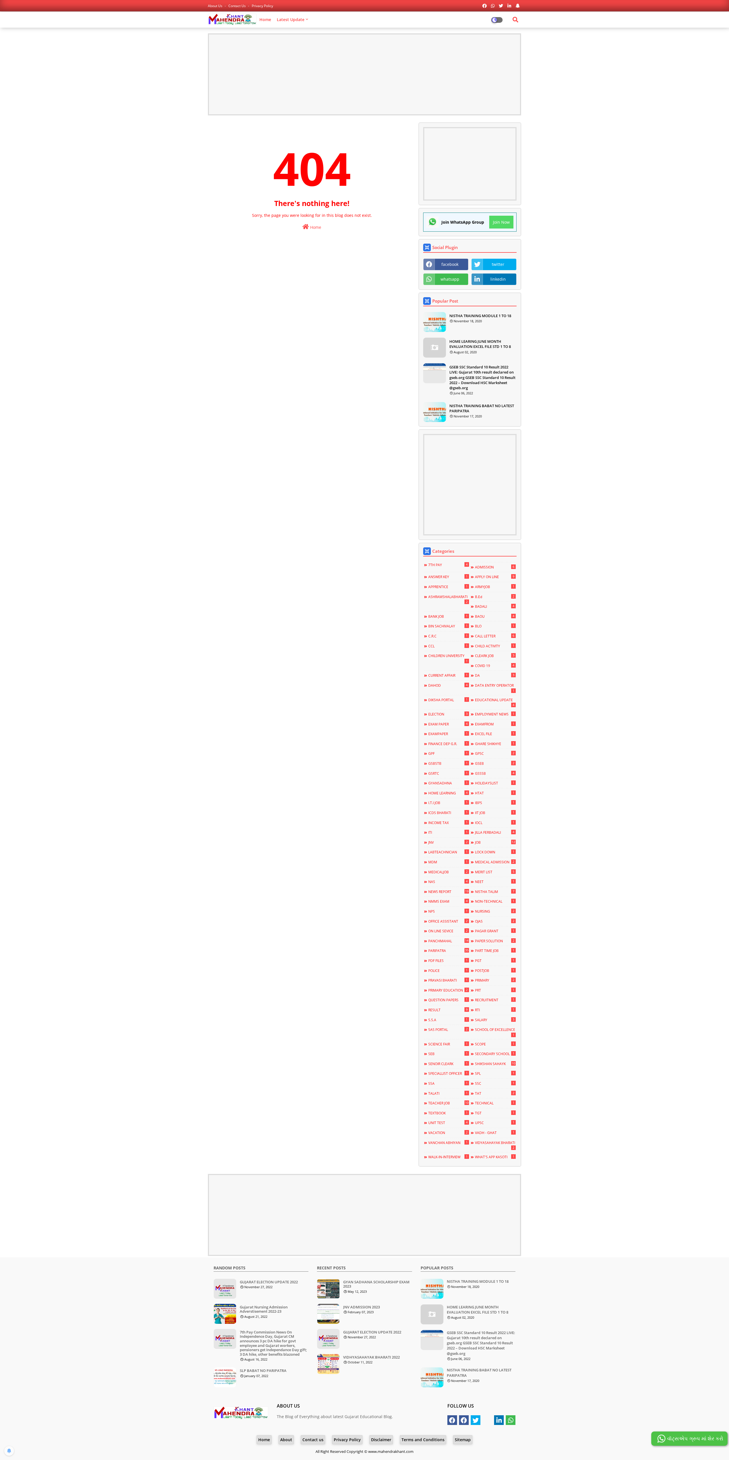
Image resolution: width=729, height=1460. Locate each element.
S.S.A (447, 1019)
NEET (494, 881)
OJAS (494, 921)
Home (265, 19)
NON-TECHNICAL (494, 901)
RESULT (447, 1009)
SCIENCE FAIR (447, 1044)
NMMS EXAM (447, 901)
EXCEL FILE (494, 733)
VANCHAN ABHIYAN (447, 1142)
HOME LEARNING (447, 793)
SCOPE (494, 1044)
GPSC (494, 753)
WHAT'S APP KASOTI (494, 1156)
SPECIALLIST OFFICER (447, 1073)
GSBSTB (447, 763)
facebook (449, 264)
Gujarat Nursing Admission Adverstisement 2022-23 (264, 1309)
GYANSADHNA (447, 783)
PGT (494, 960)
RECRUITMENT (494, 999)
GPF (447, 753)
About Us (215, 5)
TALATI (447, 1093)
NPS (447, 911)
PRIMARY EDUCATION (447, 990)
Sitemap (463, 1439)
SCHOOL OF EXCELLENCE (495, 1032)
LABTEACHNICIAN (447, 852)
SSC (494, 1083)
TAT (494, 1093)
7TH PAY (447, 564)
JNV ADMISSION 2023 (361, 1307)
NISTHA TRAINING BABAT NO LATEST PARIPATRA (481, 408)
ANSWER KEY (447, 576)
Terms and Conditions (423, 1439)
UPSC (494, 1122)
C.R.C (447, 636)
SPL (494, 1073)
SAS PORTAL (447, 1029)
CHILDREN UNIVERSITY (447, 658)
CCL (447, 646)
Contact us (237, 5)
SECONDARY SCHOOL (494, 1053)
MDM (447, 861)
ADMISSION (494, 567)
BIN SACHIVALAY (447, 626)
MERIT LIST (494, 871)
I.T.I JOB (447, 802)
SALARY (494, 1019)
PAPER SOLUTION (494, 940)
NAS (447, 881)
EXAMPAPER (447, 733)
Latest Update (290, 19)
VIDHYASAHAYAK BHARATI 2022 (371, 1357)
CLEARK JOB (494, 655)
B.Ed (494, 596)
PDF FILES (447, 960)
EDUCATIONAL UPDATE (494, 702)
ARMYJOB (494, 586)
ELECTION (447, 714)
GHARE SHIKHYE (494, 743)
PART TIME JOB (494, 950)
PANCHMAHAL (448, 940)
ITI (447, 832)
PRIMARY (494, 980)
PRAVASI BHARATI (447, 980)
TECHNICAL (494, 1103)
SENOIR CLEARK (447, 1063)
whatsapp (450, 279)
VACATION (447, 1132)
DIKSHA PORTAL (447, 699)
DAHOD (447, 685)
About (286, 1439)
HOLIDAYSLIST (494, 783)
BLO (494, 626)
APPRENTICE (447, 586)
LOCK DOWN (494, 852)
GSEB (494, 763)
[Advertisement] (364, 74)
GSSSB (494, 773)
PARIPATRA (448, 950)
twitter (498, 264)
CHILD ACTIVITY (494, 646)
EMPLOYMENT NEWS (494, 714)
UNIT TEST (447, 1122)
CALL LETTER (494, 636)
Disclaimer (381, 1439)
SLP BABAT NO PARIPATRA (263, 1371)
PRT (494, 990)
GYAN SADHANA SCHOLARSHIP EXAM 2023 (376, 1284)
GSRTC (447, 773)
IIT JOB (494, 812)
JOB (495, 842)
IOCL (494, 822)
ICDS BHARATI (447, 812)
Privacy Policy (262, 5)
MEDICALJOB (447, 871)
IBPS (494, 802)
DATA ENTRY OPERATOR (494, 688)
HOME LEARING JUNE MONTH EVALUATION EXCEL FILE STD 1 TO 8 (480, 344)
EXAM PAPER (447, 724)
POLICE (447, 970)
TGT (494, 1113)
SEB (447, 1053)
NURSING (494, 911)
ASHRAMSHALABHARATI (448, 599)
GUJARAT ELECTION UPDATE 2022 (269, 1282)
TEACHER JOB (448, 1103)
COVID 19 (494, 665)
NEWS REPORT (448, 891)
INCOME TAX (447, 822)
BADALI (494, 606)
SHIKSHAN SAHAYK (495, 1063)
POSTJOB (494, 970)
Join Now (501, 222)
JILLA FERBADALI (494, 832)
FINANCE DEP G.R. (447, 743)
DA (494, 675)
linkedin (498, 279)
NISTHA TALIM (494, 891)
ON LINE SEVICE (447, 930)
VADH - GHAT (494, 1132)
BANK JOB (447, 616)
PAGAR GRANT (494, 930)
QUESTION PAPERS (447, 999)
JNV (447, 842)
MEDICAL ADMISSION (494, 861)
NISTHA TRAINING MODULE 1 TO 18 (480, 315)
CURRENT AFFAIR (447, 675)
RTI (494, 1009)
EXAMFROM (494, 724)
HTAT (494, 793)
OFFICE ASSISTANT (447, 921)
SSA (447, 1083)
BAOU (494, 616)
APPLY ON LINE (494, 576)
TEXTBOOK (447, 1113)
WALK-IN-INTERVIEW (447, 1156)
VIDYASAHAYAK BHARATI (495, 1145)
